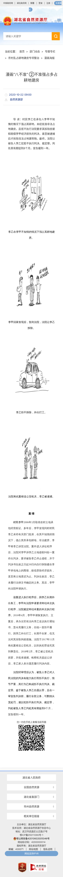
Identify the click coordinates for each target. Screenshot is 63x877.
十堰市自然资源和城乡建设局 (31, 800)
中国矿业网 (31, 810)
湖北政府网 (21, 3)
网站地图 (33, 849)
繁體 (32, 3)
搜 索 (56, 36)
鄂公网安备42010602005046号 (33, 838)
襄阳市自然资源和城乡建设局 (31, 781)
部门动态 (35, 51)
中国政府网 (8, 3)
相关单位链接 (31, 816)
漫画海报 (49, 58)
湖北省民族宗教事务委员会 (31, 791)
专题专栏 (50, 51)
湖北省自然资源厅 (31, 21)
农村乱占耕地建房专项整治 (23, 58)
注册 (48, 3)
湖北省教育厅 (31, 771)
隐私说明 (47, 849)
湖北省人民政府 (31, 777)
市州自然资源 (31, 806)
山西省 (31, 781)
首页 (22, 51)
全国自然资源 (31, 787)
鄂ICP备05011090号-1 (31, 835)
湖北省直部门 (31, 796)
